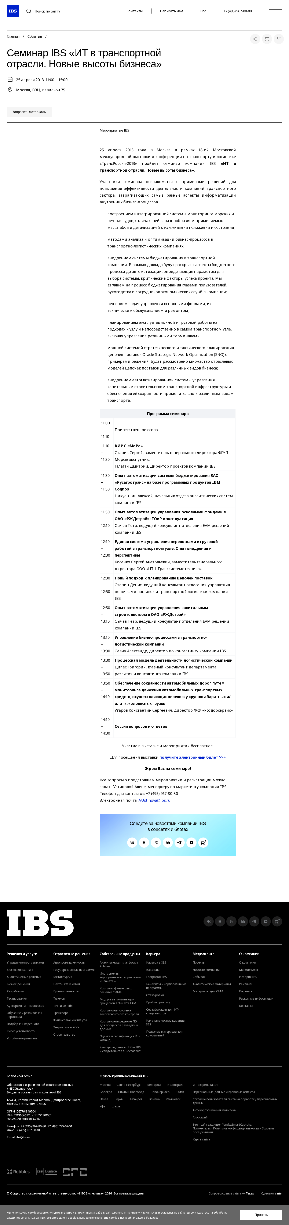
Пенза (104, 1099)
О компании (247, 962)
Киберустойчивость (21, 1031)
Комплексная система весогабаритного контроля (119, 1012)
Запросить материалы (29, 112)
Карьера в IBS (156, 962)
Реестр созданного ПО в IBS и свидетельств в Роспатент (120, 1049)
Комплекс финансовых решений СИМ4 (116, 990)
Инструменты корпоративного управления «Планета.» (120, 977)
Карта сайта (201, 1139)
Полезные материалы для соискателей (164, 1033)
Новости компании (206, 970)
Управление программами (25, 962)
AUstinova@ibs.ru (155, 800)
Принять (261, 1215)
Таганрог (136, 1099)
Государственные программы (74, 970)
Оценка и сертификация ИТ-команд (120, 1038)
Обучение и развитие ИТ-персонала (25, 1015)
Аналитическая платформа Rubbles (119, 964)
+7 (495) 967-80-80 (237, 11)
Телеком (59, 998)
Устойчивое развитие (22, 1038)
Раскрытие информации (256, 998)
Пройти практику (158, 1002)
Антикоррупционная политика (214, 1110)
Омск (180, 1092)
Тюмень (154, 1099)
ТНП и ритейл (63, 1006)
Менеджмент (248, 970)
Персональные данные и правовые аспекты (224, 1092)
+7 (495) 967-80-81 (27, 1130)
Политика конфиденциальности (236, 1128)
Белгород (154, 1085)
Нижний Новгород (131, 1092)
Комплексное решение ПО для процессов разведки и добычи (119, 1025)
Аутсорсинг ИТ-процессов (25, 1006)
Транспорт (61, 1013)
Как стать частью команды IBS (165, 1022)
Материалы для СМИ (208, 991)
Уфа (102, 1106)
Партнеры (246, 991)
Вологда (106, 1092)
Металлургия (62, 977)
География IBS (156, 977)
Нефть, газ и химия (66, 984)
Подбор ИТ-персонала (23, 1024)
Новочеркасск (160, 1092)
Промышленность (66, 991)
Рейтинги (245, 984)
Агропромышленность (69, 962)
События (35, 36)
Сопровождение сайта (225, 1193)
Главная (13, 36)
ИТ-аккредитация (205, 1085)
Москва (105, 1085)
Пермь (119, 1099)
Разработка (15, 991)
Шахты (116, 1106)
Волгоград (175, 1085)
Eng (203, 11)
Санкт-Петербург (129, 1085)
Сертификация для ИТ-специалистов (162, 1011)
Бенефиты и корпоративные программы (166, 986)
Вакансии (153, 970)
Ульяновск (173, 1099)
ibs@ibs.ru (23, 1137)
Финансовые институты (70, 1020)
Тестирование (17, 998)
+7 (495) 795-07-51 (59, 1126)
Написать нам (171, 11)
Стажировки (155, 995)
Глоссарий (200, 1117)
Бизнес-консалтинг (20, 970)
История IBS (248, 977)
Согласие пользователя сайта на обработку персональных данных (235, 1101)
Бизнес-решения (18, 984)
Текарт (251, 1193)
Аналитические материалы (212, 984)
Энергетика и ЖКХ (66, 1027)
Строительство (64, 1034)
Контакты (135, 11)
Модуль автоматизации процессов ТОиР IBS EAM (118, 1001)
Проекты (199, 962)
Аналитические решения (24, 977)
